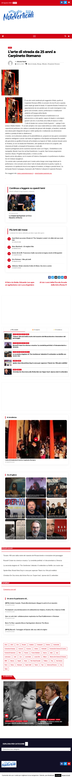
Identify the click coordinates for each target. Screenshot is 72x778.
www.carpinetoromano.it (25, 173)
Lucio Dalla (28, 656)
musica (12, 661)
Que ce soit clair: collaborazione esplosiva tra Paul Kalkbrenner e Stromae (32, 616)
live (21, 656)
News (10, 47)
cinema (48, 644)
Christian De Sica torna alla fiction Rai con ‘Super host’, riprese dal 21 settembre (40, 372)
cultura (36, 648)
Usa (61, 665)
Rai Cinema (59, 661)
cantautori (40, 644)
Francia (26, 652)
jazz (57, 652)
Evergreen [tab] (36, 329)
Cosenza (28, 648)
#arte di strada (32, 64)
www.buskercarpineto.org (43, 173)
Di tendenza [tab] (57, 329)
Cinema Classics (10, 719)
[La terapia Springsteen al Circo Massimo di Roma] (21, 203)
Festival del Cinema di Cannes (58, 648)
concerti (20, 648)
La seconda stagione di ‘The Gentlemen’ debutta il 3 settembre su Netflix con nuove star (39, 355)
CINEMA (18, 334)
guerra (45, 652)
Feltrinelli (43, 648)
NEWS (27, 334)
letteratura (8, 656)
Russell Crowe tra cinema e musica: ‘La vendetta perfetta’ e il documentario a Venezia (39, 346)
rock (6, 665)
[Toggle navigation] (34, 36)
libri (15, 656)
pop (52, 661)
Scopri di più (66, 775)
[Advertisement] (34, 26)
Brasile (24, 644)
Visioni (25, 719)
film (20, 652)
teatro (36, 665)
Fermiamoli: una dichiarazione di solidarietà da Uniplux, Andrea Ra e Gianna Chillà (35, 610)
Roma (12, 665)
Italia (51, 652)
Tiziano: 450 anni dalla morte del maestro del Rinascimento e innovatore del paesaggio (39, 337)
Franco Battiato (36, 652)
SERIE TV (27, 351)
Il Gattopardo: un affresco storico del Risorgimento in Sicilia (17, 722)
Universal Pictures (52, 665)
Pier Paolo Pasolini (35, 661)
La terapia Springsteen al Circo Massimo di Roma (20, 217)
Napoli (19, 661)
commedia (56, 644)
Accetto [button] (58, 775)
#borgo (39, 64)
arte (17, 644)
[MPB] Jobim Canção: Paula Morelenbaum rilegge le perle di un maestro (31, 603)
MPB (6, 661)
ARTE (14, 334)
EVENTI (23, 334)
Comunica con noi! (9, 589)
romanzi (19, 665)
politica (46, 661)
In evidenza (19, 719)
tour (42, 665)
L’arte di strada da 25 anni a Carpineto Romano (20, 460)
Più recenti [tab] (14, 329)
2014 (6, 644)
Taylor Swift (28, 665)
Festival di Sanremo (10, 652)
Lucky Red (37, 656)
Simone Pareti (21, 61)
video (6, 669)
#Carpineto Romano (54, 64)
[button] (65, 36)
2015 (11, 644)
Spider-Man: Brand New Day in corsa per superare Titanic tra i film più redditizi (40, 363)
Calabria (31, 644)
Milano (45, 656)
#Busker (44, 64)
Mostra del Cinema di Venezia (58, 656)
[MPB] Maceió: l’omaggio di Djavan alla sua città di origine (26, 629)
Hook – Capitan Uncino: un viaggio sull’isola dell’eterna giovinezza (52, 722)
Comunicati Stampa (10, 648)
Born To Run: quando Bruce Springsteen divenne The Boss (27, 623)
